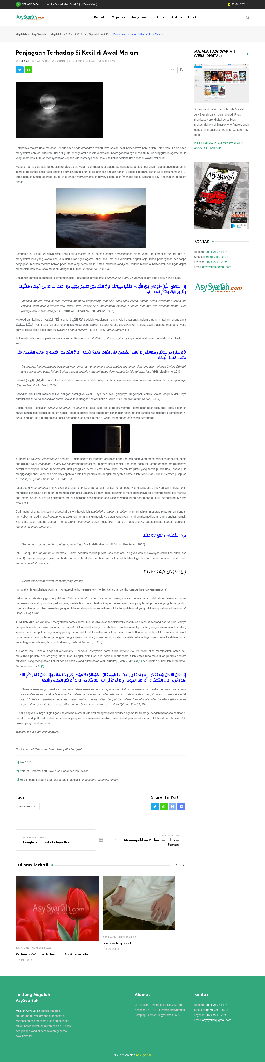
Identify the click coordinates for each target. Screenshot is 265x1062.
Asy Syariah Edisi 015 (29, 948)
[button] (176, 865)
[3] (17, 779)
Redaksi (24, 61)
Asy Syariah (144, 1055)
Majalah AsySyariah (28, 1011)
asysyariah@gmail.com (216, 267)
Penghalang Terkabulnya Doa (46, 842)
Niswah (48, 948)
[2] (17, 771)
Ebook (192, 17)
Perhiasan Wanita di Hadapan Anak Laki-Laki (52, 954)
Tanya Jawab (141, 17)
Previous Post (36, 837)
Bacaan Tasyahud (117, 943)
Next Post (168, 835)
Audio (175, 17)
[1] (117, 661)
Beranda (100, 17)
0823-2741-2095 (216, 262)
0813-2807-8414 (216, 251)
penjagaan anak (28, 806)
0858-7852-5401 (217, 257)
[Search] (247, 17)
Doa (133, 937)
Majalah (117, 17)
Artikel (160, 17)
